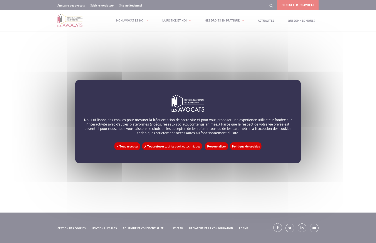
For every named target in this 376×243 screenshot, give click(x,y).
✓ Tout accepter (127, 146)
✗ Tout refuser (172, 146)
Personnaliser (216, 146)
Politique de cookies (246, 146)
